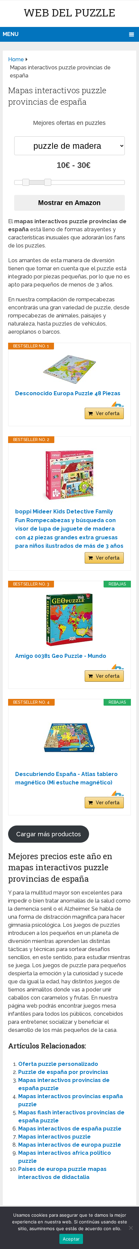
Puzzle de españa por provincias (63, 1072)
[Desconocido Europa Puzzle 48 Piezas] (69, 369)
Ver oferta (107, 413)
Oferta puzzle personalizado (58, 1064)
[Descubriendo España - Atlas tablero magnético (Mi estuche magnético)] (69, 738)
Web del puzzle (69, 12)
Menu (11, 34)
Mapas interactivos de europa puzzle (69, 1145)
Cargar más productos (48, 834)
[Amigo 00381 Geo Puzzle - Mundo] (69, 620)
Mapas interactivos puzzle (54, 1137)
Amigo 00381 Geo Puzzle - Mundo (60, 656)
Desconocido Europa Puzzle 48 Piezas (67, 393)
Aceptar (71, 1239)
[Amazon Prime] (114, 404)
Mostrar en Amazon (69, 202)
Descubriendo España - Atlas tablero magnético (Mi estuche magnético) (66, 778)
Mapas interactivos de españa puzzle (69, 1128)
